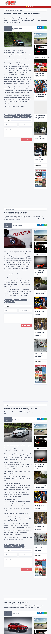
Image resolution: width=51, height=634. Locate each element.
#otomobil (7, 544)
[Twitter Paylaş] (43, 27)
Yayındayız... (18, 6)
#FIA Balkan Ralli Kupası (10, 114)
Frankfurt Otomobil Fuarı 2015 (16, 10)
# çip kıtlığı (16, 300)
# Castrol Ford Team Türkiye (23, 114)
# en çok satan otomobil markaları (12, 546)
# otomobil (17, 116)
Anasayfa (7, 10)
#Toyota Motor (8, 300)
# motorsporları (8, 116)
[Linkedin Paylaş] (38, 27)
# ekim (21, 544)
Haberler (12, 209)
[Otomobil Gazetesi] (10, 2)
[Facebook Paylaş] (40, 27)
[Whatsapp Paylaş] (45, 27)
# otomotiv (24, 116)
